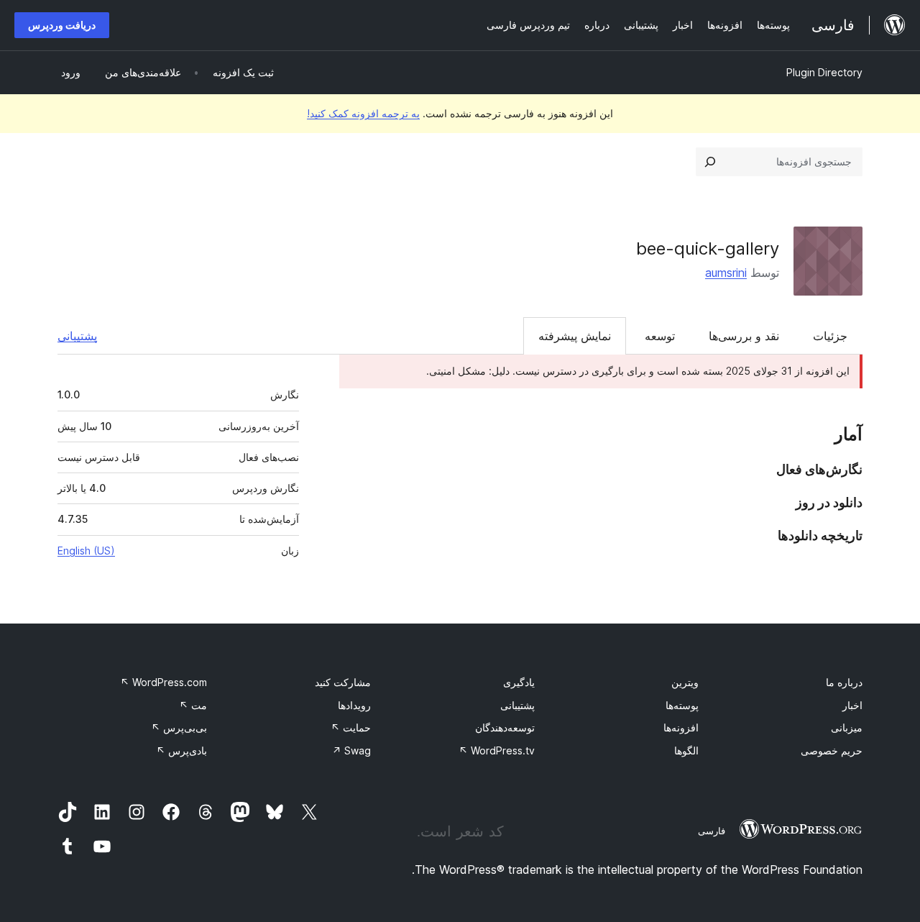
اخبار (852, 705)
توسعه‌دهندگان (505, 727)
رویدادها (354, 705)
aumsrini (726, 272)
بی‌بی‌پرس (179, 727)
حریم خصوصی (831, 750)
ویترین (685, 682)
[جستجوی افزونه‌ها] (710, 161)
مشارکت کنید (343, 682)
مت (193, 705)
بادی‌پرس (181, 750)
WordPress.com (163, 682)
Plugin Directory (824, 72)
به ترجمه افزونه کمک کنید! (363, 113)
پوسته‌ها (682, 705)
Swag (351, 750)
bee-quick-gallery (707, 248)
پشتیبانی (77, 336)
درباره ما (844, 682)
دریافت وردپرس (62, 25)
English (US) (86, 550)
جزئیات (830, 336)
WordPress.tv (497, 750)
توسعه (660, 336)
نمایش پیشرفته (574, 336)
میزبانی (846, 727)
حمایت (351, 727)
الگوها (686, 750)
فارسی (711, 830)
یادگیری (519, 682)
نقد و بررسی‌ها (744, 336)
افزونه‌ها (681, 727)
